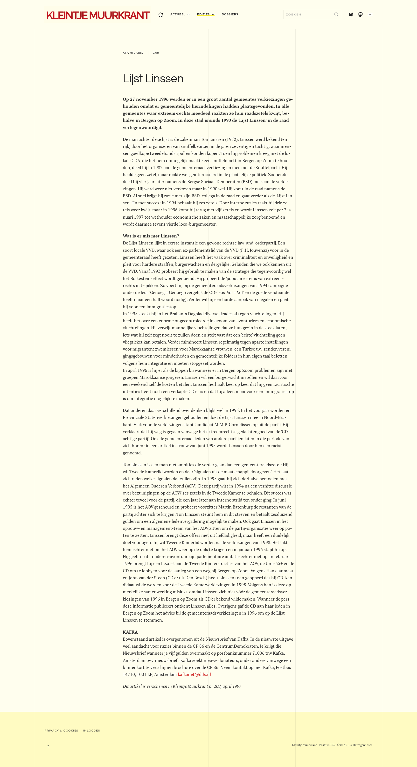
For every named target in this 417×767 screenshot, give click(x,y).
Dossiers (230, 14)
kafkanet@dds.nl (194, 674)
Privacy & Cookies (61, 730)
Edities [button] (203, 14)
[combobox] (312, 14)
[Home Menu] (160, 14)
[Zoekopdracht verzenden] (336, 14)
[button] (48, 746)
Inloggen (92, 730)
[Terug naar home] (97, 14)
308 (156, 52)
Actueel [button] (178, 14)
